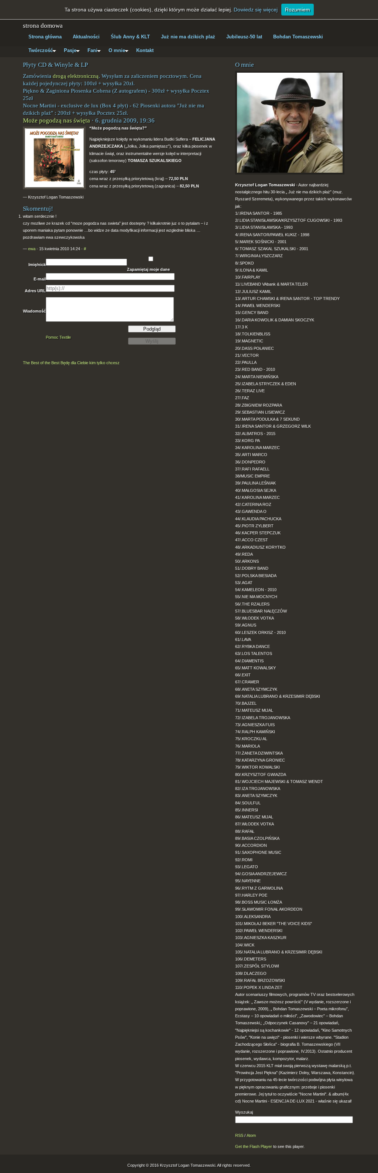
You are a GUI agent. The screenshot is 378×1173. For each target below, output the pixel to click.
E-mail (40, 279)
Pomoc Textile (58, 337)
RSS (239, 1135)
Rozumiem (297, 10)
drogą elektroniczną (76, 76)
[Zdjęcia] (295, 122)
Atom (251, 1135)
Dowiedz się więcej (256, 10)
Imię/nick (37, 264)
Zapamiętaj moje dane (148, 269)
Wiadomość (34, 311)
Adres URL (35, 291)
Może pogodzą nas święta (56, 120)
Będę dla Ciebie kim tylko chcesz (90, 362)
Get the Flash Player (253, 1146)
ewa (31, 248)
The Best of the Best (41, 362)
